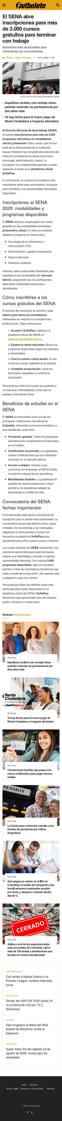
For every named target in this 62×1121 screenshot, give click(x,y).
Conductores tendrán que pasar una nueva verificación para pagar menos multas (29, 773)
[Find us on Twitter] (31, 1112)
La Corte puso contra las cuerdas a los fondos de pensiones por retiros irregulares (30, 829)
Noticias (11, 658)
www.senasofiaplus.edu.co (25, 339)
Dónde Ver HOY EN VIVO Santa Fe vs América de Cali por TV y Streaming (29, 1004)
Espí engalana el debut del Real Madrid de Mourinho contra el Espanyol (27, 1029)
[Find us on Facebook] (28, 1112)
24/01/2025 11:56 (46, 57)
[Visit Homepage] (31, 5)
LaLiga (10, 1020)
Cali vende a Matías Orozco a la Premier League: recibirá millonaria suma (29, 980)
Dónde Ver (12, 995)
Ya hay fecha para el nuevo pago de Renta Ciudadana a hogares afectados (32, 119)
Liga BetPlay (13, 971)
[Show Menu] (4, 5)
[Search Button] (58, 5)
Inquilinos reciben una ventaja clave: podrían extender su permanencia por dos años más (31, 107)
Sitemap (51, 1088)
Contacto (33, 1084)
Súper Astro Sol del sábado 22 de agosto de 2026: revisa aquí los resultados (28, 1053)
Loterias (11, 1044)
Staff (23, 1084)
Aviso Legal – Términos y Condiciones (25, 1088)
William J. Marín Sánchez (18, 57)
